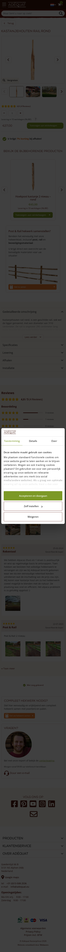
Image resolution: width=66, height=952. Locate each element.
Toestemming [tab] (12, 441)
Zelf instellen (31, 506)
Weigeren (33, 516)
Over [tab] (54, 441)
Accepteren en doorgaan (33, 495)
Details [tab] (33, 441)
